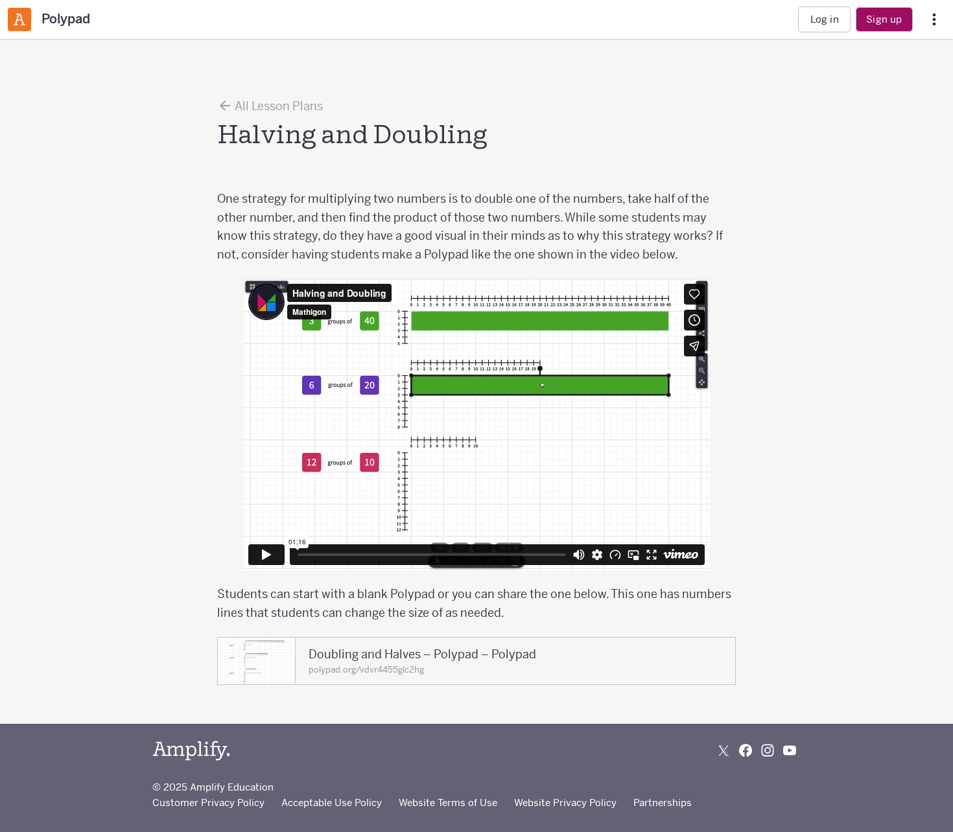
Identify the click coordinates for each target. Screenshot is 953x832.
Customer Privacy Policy (208, 802)
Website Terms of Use (448, 802)
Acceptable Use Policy (331, 802)
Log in (824, 19)
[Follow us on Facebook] (746, 750)
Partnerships (662, 802)
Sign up (884, 19)
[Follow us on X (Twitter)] (723, 750)
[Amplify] (191, 751)
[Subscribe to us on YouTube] (790, 750)
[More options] (934, 20)
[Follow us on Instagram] (768, 750)
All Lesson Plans (278, 105)
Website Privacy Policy (565, 802)
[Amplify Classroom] (19, 19)
